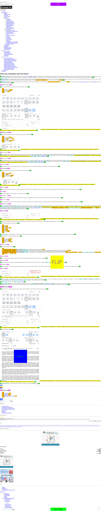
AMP (15, 425)
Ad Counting (8, 38)
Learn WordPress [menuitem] (7, 495)
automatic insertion (22, 425)
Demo (3, 50)
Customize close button (8, 61)
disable (64, 425)
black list (36, 425)
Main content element (35, 207)
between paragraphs (32, 425)
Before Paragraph (7, 51)
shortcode (11, 426)
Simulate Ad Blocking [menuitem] (8, 507)
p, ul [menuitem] (8, 503)
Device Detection (9, 39)
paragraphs (93, 425)
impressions (85, 425)
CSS (51, 425)
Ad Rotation (8, 37)
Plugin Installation (7, 14)
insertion (88, 425)
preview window (8, 329)
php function (98, 425)
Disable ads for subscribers (8, 62)
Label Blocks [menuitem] (7, 500)
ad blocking (1, 425)
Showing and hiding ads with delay (10, 66)
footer (72, 425)
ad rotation (5, 425)
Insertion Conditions (9, 27)
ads (7, 425)
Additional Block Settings (10, 30)
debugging (57, 425)
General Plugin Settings (10, 28)
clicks (40, 425)
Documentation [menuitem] (6, 494)
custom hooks (54, 425)
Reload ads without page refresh (9, 65)
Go (94, 420)
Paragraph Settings (9, 24)
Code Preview (8, 20)
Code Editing (8, 19)
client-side (42, 425)
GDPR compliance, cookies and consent (11, 67)
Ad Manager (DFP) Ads (10, 33)
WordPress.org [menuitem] (6, 493)
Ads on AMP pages (9, 32)
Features (5, 13)
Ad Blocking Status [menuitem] (8, 506)
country (50, 425)
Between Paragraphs (7, 53)
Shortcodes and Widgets (10, 22)
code (47, 425)
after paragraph (12, 425)
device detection (61, 425)
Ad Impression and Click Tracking (12, 41)
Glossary (5, 17)
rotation (3, 426)
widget (17, 426)
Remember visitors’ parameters (9, 64)
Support (3, 487)
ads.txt (7, 34)
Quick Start (6, 15)
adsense (9, 425)
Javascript (90, 425)
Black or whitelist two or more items (10, 60)
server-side (5, 426)
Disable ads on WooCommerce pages (10, 59)
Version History (4, 70)
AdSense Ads (8, 26)
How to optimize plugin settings (9, 58)
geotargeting (74, 425)
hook (79, 425)
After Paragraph (7, 52)
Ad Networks (6, 44)
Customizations (6, 45)
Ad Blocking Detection (10, 43)
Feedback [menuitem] (5, 497)
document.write (67, 425)
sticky (13, 426)
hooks (81, 425)
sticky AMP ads (93, 81)
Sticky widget (50, 283)
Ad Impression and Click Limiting (12, 42)
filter (70, 425)
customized (22, 281)
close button (45, 425)
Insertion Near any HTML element (12, 31)
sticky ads (24, 76)
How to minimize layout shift (9, 68)
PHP (96, 425)
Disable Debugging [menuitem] (8, 499)
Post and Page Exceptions (10, 35)
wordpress (19, 426)
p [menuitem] (7, 502)
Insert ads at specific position (9, 63)
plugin (1, 426)
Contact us (4, 71)
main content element (43, 155)
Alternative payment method (9, 69)
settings (8, 426)
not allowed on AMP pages (83, 81)
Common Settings (7, 16)
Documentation (4, 12)
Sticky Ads (6, 394)
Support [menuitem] (5, 496)
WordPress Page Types (10, 25)
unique (15, 426)
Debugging (6, 46)
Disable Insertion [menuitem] (8, 505)
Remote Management (7, 47)
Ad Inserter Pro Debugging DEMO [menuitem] (9, 498)
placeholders (30, 76)
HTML (83, 425)
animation (17, 425)
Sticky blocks (6, 55)
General (45, 156)
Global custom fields (7, 48)
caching (38, 425)
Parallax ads (6, 56)
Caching (7, 36)
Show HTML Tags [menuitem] (8, 504)
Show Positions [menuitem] (7, 501)
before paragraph (27, 425)
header (77, 425)
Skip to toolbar (2, 491)
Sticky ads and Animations (8, 54)
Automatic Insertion (9, 21)
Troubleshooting (7, 49)
